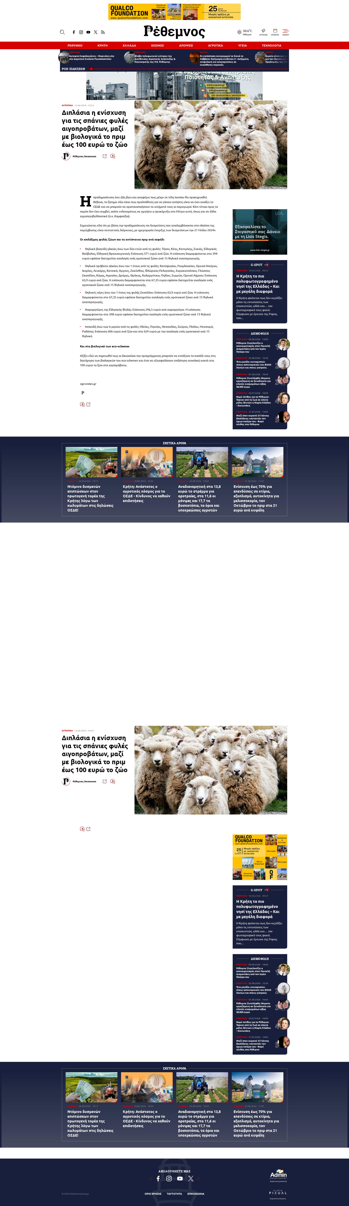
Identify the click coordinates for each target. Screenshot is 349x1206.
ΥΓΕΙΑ (242, 45)
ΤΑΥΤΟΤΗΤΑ (174, 1193)
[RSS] (103, 32)
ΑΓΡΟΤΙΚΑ (215, 45)
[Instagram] (81, 32)
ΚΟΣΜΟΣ (157, 45)
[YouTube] (88, 32)
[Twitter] (95, 32)
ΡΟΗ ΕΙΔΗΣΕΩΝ (73, 69)
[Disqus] (174, 578)
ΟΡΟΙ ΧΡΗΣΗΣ (153, 1193)
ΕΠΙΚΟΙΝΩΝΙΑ (195, 1193)
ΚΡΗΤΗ (103, 45)
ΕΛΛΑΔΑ (129, 45)
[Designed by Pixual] (278, 1193)
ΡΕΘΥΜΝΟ (75, 45)
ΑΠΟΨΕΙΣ (186, 45)
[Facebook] (74, 32)
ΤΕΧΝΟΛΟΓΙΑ (271, 45)
